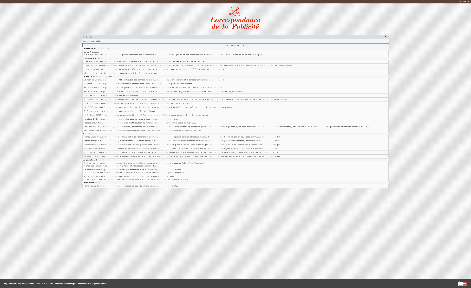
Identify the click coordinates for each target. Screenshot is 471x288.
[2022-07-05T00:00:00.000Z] (244, 45)
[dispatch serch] (385, 37)
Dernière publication (92, 41)
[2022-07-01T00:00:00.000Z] (227, 45)
